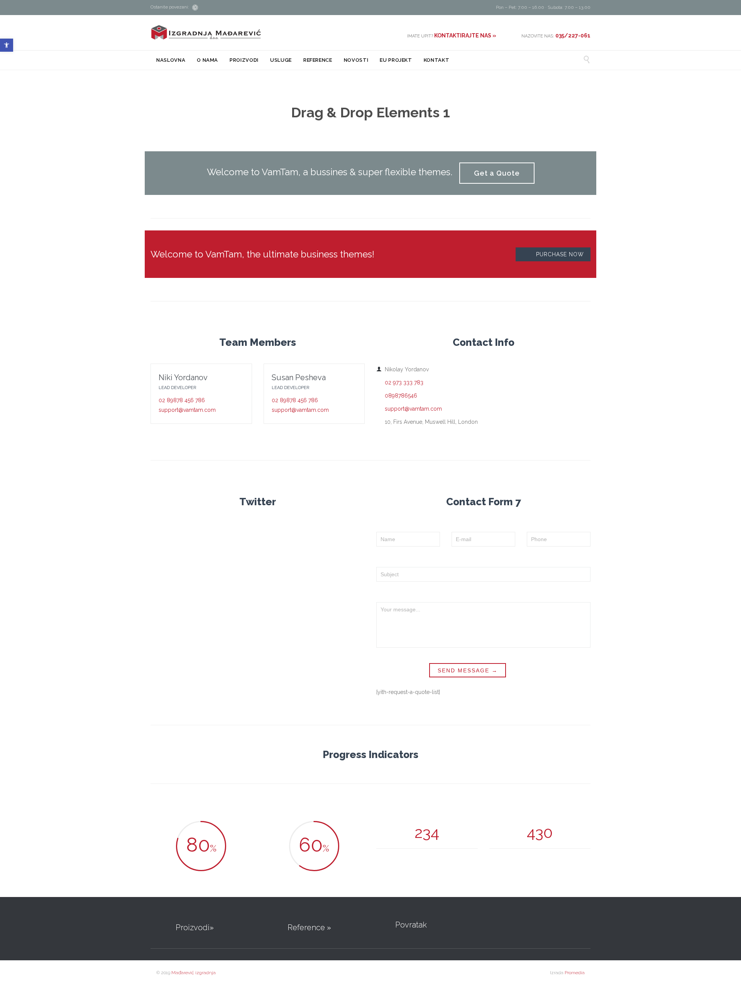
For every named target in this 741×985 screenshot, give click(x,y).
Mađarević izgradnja (193, 972)
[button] (6, 45)
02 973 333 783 (399, 382)
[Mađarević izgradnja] (206, 32)
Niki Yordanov (183, 377)
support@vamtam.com (187, 410)
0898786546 (396, 396)
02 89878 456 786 (182, 400)
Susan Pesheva (299, 377)
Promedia (575, 972)
